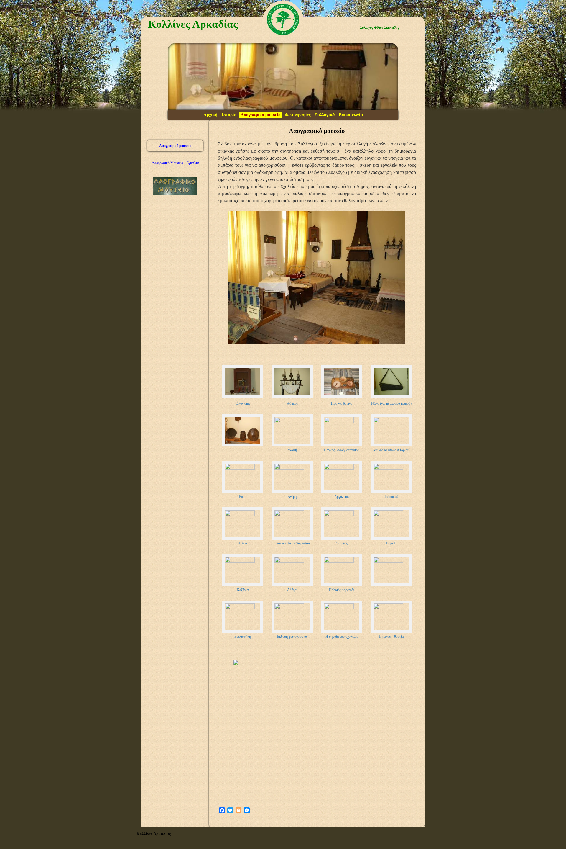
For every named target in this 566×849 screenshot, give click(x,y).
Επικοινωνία (351, 114)
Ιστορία (229, 114)
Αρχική (210, 114)
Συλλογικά (325, 114)
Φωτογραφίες (297, 114)
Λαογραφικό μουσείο (261, 114)
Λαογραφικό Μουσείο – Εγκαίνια (175, 163)
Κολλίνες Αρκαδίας (193, 24)
